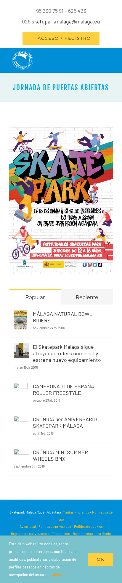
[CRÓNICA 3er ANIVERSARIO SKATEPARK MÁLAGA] (21, 421)
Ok (101, 559)
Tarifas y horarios (76, 512)
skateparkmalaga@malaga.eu (66, 21)
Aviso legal (28, 526)
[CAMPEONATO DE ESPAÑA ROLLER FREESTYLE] (21, 388)
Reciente (87, 297)
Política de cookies (88, 526)
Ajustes (59, 574)
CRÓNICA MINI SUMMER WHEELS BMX (60, 455)
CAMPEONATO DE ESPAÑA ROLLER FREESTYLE (63, 389)
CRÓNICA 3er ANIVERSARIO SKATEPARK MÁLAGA (65, 422)
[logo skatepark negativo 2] (22, 53)
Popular (35, 297)
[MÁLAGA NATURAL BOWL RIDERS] (20, 316)
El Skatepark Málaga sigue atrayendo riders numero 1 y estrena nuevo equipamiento (67, 353)
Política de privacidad (54, 526)
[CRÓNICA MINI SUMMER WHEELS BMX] (21, 454)
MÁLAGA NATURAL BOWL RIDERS (62, 317)
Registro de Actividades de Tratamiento (40, 533)
